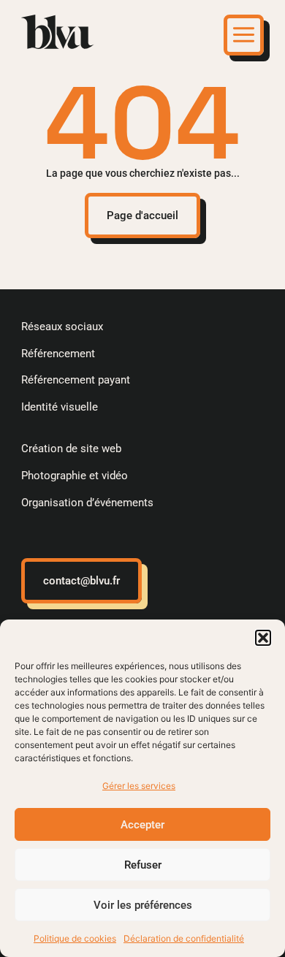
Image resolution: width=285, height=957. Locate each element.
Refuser (143, 865)
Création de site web (71, 448)
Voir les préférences (143, 905)
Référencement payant (75, 379)
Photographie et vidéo (74, 475)
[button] (263, 637)
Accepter (142, 824)
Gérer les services (138, 785)
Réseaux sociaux (62, 326)
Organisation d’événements (87, 502)
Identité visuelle (59, 406)
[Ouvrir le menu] (244, 35)
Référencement (58, 353)
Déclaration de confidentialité (183, 938)
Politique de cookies (75, 938)
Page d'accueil (142, 215)
